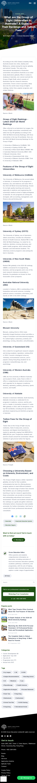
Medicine (13, 681)
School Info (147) (8, 662)
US (5, 681)
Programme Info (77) (9, 660)
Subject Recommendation (11, 676)
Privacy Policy (5, 773)
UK (16, 672)
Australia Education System (24, 521)
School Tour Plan (9, 702)
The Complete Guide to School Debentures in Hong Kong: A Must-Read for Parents (20, 638)
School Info (19, 14)
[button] (30, 3)
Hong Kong (18, 693)
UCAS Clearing (23, 702)
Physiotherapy (8, 685)
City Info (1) (6, 658)
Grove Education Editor (17, 552)
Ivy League (7, 672)
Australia (8, 521)
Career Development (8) (10, 653)
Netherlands (7, 698)
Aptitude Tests (6, 764)
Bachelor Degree (10, 525)
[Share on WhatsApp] (16, 516)
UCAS (23, 672)
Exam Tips (7, 693)
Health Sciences (22, 685)
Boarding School (28, 676)
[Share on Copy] (24, 516)
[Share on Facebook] (12, 516)
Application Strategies (10, 689)
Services (4, 758)
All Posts (7, 576)
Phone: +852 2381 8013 (8, 749)
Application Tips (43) (9, 656)
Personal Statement (27, 689)
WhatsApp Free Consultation (18, 594)
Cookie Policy (5, 770)
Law (22, 681)
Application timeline (7, 761)
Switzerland (19, 698)
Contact (3, 766)
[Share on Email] (20, 516)
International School (21, 706)
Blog (2, 756)
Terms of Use (5, 775)
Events (3, 753)
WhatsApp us (19, 540)
